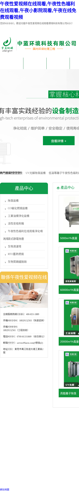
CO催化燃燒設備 (18, 208)
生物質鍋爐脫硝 (17, 261)
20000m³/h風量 (69, 341)
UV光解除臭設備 (36, 173)
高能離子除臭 (68, 393)
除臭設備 (13, 200)
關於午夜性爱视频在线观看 (35, 65)
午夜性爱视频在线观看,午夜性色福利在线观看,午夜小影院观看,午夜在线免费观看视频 (38, 10)
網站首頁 (11, 63)
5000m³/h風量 (68, 238)
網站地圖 (4, 489)
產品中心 (58, 63)
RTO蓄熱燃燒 (16, 254)
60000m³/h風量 (69, 289)
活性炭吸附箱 (16, 223)
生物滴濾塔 (14, 246)
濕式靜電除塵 (16, 238)
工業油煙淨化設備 (18, 215)
